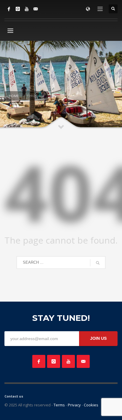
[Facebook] (8, 8)
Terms (59, 405)
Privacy (74, 405)
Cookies (91, 405)
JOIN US (98, 338)
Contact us (13, 396)
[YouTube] (26, 8)
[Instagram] (17, 8)
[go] (97, 263)
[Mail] (35, 8)
